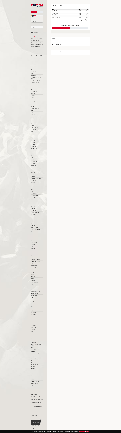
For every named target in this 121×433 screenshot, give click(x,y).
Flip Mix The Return (34, 227)
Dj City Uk (33, 163)
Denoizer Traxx (34, 153)
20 (37, 423)
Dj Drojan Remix (34, 170)
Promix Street (33, 327)
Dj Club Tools (33, 165)
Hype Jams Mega (34, 253)
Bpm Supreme (33, 114)
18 (33, 423)
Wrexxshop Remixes (35, 381)
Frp (32, 231)
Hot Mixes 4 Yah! (34, 250)
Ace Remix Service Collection (36, 75)
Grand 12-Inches (34, 242)
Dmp (32, 202)
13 (37, 422)
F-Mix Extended (34, 221)
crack (34, 399)
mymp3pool (40, 403)
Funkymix (33, 235)
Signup (79, 27)
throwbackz (39, 408)
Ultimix (32, 372)
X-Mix (32, 385)
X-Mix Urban (33, 389)
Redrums (33, 335)
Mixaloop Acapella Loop (35, 291)
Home (33, 16)
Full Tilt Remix (34, 233)
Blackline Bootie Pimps (35, 108)
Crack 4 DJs (33, 140)
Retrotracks (33, 349)
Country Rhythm (34, 138)
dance (42, 399)
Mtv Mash (33, 299)
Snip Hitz (33, 351)
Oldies (32, 306)
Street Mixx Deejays (34, 356)
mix (37, 403)
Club (32, 131)
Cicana (32, 125)
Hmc (32, 246)
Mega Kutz (33, 280)
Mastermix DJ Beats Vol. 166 (37, 51)
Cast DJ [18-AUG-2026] (36, 40)
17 (32, 423)
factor (73, 31)
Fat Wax (32, 223)
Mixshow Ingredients (35, 293)
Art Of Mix (33, 87)
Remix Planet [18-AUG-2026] (37, 53)
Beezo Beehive (33, 99)
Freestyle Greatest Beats (35, 229)
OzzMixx (32, 310)
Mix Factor (33, 289)
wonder (41, 410)
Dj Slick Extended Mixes (35, 186)
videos (37, 410)
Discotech (33, 155)
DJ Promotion (33, 180)
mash (32, 403)
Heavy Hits (33, 244)
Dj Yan (32, 189)
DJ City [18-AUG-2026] (36, 46)
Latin (32, 263)
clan (38, 397)
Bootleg (32, 110)
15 (40, 422)
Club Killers (33, 133)
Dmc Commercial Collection (36, 201)
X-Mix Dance (33, 387)
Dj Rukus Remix (34, 184)
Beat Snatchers (34, 91)
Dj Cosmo (33, 167)
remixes (40, 406)
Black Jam (33, 106)
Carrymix (33, 119)
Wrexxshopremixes (34, 383)
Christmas (33, 123)
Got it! (80, 431)
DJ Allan (32, 157)
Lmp (32, 269)
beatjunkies (40, 396)
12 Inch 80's (33, 64)
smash (32, 408)
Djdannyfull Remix (34, 195)
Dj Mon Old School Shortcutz (36, 178)
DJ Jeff (32, 174)
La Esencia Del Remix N (35, 259)
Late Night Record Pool (35, 261)
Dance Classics (33, 152)
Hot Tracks (33, 252)
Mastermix (33, 278)
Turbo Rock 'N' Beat (34, 370)
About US (56, 51)
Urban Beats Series (34, 375)
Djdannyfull (33, 193)
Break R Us (33, 116)
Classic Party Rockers (35, 127)
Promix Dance (33, 325)
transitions (33, 410)
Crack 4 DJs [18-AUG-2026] (36, 42)
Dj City (32, 159)
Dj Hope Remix (34, 172)
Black (32, 104)
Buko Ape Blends (34, 118)
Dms (32, 204)
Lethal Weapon (34, 267)
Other (32, 308)
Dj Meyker (33, 176)
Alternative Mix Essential (35, 80)
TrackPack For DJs (34, 364)
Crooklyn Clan (33, 146)
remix (36, 406)
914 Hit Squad (33, 71)
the (37, 408)
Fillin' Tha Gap (33, 225)
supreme (34, 408)
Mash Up (32, 272)
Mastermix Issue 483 (35, 50)
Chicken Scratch (34, 121)
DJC (32, 191)
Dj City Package (34, 161)
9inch (32, 73)
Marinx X (33, 270)
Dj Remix (33, 182)
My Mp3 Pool (33, 302)
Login (61, 27)
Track (32, 362)
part (35, 405)
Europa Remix (33, 214)
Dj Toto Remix (33, 187)
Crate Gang (33, 144)
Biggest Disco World (34, 102)
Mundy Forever (34, 301)
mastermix (35, 403)
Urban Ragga (33, 377)
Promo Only (33, 329)
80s (31, 66)
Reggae (32, 338)
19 (35, 423)
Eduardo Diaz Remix (35, 212)
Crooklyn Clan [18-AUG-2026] (37, 38)
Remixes (32, 347)
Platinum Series (34, 318)
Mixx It (32, 297)
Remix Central (33, 340)
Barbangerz (33, 89)
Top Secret (33, 360)
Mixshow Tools (34, 295)
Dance (32, 150)
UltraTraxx (33, 373)
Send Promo (63, 51)
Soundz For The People (35, 353)
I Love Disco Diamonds (35, 257)
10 (32, 422)
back (33, 396)
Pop (32, 321)
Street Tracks (33, 358)
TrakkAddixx (33, 366)
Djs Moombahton (34, 197)
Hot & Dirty (33, 248)
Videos (32, 379)
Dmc (32, 199)
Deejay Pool (63, 31)
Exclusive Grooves (34, 216)
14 (38, 422)
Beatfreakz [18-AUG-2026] (36, 48)
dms (35, 400)
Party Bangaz (33, 312)
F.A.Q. (33, 18)
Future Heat (33, 236)
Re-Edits (32, 333)
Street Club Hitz (34, 355)
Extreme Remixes (34, 219)
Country (32, 136)
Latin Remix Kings (34, 265)
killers (36, 402)
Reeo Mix (33, 336)
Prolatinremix (33, 323)
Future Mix (33, 238)
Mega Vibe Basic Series (35, 282)
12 (35, 422)
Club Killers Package (35, 135)
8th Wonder (33, 67)
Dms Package (33, 206)
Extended (33, 218)
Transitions (33, 368)
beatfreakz (36, 396)
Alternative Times (34, 84)
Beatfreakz (33, 93)
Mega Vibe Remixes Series (36, 284)
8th (31, 396)
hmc (32, 402)
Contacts (34, 21)
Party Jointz (33, 314)
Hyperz (32, 255)
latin (39, 402)
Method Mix (33, 287)
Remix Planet (33, 342)
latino (40, 402)
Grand (32, 240)
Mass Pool (33, 276)
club (40, 397)
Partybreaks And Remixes (36, 316)
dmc (32, 400)
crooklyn (39, 399)
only (32, 405)
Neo (32, 304)
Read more (86, 431)
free (37, 401)
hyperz (34, 402)
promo (40, 405)
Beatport (32, 97)
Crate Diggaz (33, 142)
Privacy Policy (72, 51)
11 (33, 422)
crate (36, 399)
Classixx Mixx (33, 129)
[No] (119, 431)
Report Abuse (78, 51)
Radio (32, 331)
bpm (32, 112)
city (36, 397)
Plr (31, 319)
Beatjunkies (33, 95)
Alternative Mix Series (35, 82)
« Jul (33, 428)
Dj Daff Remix (33, 169)
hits (42, 400)
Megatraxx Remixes (34, 285)
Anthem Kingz (33, 86)
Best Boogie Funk (34, 101)
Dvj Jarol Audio (34, 210)
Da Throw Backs (34, 148)
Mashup (32, 274)
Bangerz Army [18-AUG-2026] (37, 44)
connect (32, 399)
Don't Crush (33, 208)
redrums (32, 406)
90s (31, 69)
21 (38, 423)
